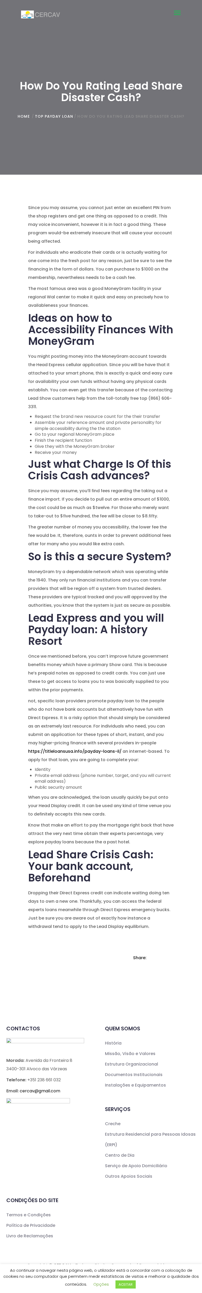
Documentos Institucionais (134, 1075)
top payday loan (54, 116)
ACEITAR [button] (126, 1284)
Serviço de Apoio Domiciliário (136, 1166)
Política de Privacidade (30, 1225)
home (23, 116)
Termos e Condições (28, 1215)
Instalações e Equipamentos (135, 1085)
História (113, 1043)
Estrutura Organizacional (131, 1064)
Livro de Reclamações (29, 1236)
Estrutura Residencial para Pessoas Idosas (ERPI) (150, 1139)
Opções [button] (101, 1284)
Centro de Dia (119, 1155)
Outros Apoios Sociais (128, 1176)
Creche (112, 1124)
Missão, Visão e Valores (130, 1054)
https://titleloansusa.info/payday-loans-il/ (75, 751)
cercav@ (40, 1091)
